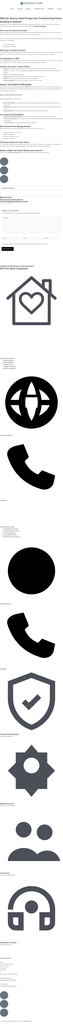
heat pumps (7, 60)
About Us (20, 9)
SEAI (27, 87)
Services (28, 9)
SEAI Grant (50, 9)
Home (12, 9)
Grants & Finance (39, 9)
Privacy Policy (27, 1021)
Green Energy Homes (13, 152)
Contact (59, 9)
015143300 (3, 500)
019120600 (3, 669)
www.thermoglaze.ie (5, 603)
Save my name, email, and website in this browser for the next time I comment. (26, 244)
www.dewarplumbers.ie (6, 435)
